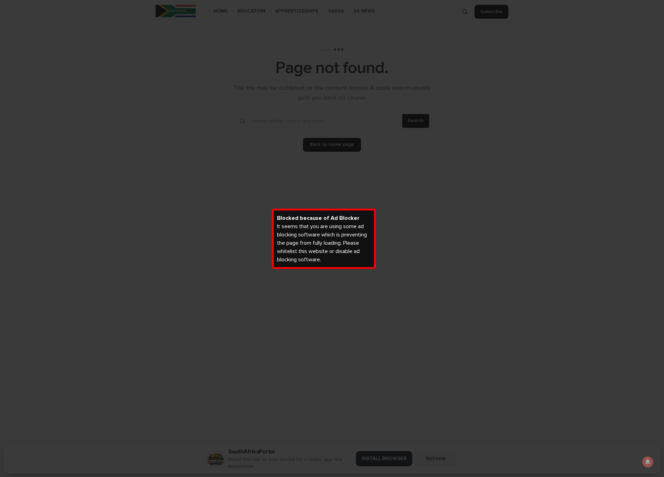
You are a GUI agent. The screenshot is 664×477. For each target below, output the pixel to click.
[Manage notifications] (647, 461)
